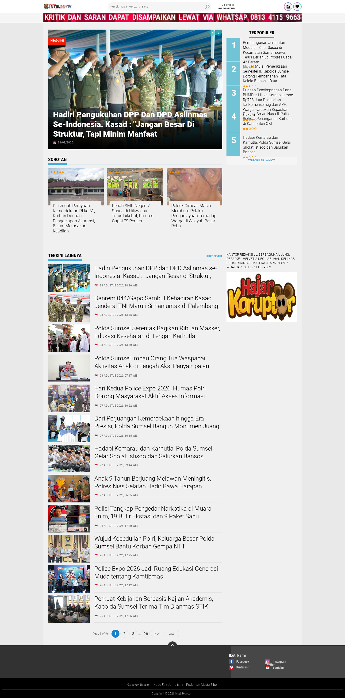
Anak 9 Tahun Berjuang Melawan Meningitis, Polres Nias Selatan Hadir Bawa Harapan (152, 482)
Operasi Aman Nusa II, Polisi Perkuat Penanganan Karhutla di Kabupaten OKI (268, 119)
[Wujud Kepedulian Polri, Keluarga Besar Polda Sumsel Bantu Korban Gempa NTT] (69, 561)
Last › (172, 633)
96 (145, 633)
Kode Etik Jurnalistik (168, 684)
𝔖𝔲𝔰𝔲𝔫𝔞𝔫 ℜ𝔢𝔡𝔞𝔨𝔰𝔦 (138, 684)
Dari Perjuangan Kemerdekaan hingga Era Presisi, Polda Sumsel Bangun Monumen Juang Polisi (156, 426)
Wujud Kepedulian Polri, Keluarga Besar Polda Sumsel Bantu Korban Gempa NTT (154, 542)
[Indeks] (288, 6)
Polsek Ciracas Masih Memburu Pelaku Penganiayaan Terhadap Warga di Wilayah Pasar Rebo (193, 215)
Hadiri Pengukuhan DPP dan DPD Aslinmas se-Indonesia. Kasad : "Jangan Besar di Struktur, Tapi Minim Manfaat (130, 124)
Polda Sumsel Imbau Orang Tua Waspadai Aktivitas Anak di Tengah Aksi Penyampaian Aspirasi (151, 366)
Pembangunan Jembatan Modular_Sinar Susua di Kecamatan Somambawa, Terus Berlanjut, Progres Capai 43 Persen (268, 52)
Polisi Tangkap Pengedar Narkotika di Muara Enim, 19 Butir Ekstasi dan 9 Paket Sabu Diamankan (152, 516)
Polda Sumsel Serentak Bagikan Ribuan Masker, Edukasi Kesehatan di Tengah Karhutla (157, 332)
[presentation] (212, 33)
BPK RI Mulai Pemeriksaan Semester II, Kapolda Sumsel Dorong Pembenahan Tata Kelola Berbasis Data (266, 73)
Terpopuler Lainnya (261, 160)
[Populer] (297, 6)
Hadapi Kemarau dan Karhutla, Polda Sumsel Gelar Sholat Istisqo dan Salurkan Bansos (267, 144)
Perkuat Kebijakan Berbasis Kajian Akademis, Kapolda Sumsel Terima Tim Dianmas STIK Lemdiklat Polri (153, 606)
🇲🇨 (55, 142)
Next (157, 633)
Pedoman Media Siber (202, 684)
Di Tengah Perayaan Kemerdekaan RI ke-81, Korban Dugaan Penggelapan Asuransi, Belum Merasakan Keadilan (74, 218)
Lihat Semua (214, 256)
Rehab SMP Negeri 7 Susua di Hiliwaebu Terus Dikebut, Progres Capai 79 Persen (132, 213)
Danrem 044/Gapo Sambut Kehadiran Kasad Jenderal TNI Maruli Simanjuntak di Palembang (156, 302)
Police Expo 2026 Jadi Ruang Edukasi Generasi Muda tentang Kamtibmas (156, 572)
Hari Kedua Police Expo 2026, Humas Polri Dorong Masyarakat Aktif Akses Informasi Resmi (150, 396)
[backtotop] (172, 646)
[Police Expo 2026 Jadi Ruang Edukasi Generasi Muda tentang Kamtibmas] (69, 591)
